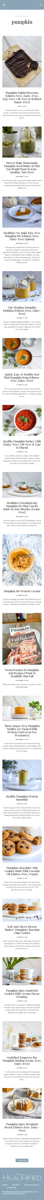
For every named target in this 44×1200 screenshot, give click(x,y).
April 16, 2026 (22, 106)
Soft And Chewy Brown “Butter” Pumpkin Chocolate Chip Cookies (22, 930)
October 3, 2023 (22, 1134)
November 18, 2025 (22, 243)
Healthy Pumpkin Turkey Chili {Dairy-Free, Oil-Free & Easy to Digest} (22, 444)
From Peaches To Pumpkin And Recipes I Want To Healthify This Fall (22, 673)
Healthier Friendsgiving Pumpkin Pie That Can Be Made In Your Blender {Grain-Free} (22, 507)
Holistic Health (31, 1185)
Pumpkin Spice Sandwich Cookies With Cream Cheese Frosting (22, 994)
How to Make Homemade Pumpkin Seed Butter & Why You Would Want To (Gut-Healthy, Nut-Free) (22, 167)
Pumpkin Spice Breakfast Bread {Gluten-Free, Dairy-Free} (22, 1127)
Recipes (15, 1185)
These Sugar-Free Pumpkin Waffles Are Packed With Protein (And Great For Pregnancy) (22, 730)
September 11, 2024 (22, 739)
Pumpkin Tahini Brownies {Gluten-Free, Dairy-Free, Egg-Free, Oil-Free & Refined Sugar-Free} (22, 97)
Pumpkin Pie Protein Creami (22, 591)
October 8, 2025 (22, 452)
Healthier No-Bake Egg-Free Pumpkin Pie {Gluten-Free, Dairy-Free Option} (22, 236)
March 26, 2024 (22, 804)
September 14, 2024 (22, 680)
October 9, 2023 (22, 1001)
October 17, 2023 (22, 878)
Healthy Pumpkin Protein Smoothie (22, 797)
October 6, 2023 (22, 1068)
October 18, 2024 (22, 595)
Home (4, 1185)
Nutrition (11, 1188)
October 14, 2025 (22, 385)
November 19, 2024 (22, 516)
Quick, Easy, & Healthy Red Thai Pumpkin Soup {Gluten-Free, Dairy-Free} (22, 377)
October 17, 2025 (22, 318)
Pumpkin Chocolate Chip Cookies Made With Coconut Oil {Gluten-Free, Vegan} (22, 871)
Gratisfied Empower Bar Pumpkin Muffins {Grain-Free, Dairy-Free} (22, 1060)
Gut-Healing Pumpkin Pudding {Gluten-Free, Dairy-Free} (22, 310)
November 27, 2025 (22, 176)
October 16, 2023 (22, 937)
